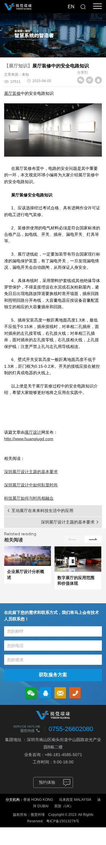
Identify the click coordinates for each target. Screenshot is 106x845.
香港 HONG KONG (38, 800)
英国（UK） (63, 806)
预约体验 (47, 782)
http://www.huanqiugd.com (28, 438)
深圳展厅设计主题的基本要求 (31, 471)
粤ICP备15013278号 (62, 821)
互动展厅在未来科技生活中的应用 (42, 510)
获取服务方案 (53, 674)
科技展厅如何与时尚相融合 (29, 498)
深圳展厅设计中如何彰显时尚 (31, 485)
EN (71, 6)
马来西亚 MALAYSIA (75, 800)
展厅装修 (12, 93)
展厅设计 (33, 432)
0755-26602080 (71, 729)
